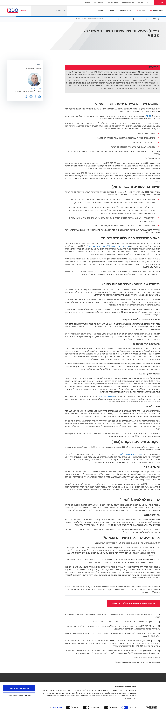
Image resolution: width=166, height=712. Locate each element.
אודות (112, 11)
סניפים (87, 3)
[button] (160, 2)
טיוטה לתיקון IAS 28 (107, 396)
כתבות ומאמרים (126, 11)
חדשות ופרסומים (128, 3)
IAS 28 (148, 116)
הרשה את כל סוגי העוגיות (19, 688)
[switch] (108, 707)
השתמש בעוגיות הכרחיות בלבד (18, 695)
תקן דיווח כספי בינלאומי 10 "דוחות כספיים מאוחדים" (109, 246)
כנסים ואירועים (113, 3)
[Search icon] (64, 10)
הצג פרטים (57, 708)
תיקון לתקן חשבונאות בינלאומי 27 (129, 454)
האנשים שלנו (98, 3)
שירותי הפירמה (158, 11)
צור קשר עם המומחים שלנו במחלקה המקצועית (133, 603)
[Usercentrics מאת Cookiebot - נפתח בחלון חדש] (151, 707)
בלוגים (100, 11)
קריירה (140, 3)
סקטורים (142, 11)
